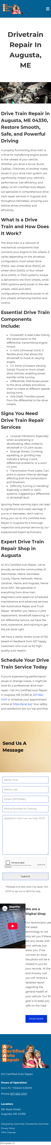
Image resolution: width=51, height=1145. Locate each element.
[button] (25, 1111)
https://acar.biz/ (22, 704)
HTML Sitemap (8, 1132)
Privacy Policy (8, 1128)
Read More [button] (36, 1018)
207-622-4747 (18, 1093)
